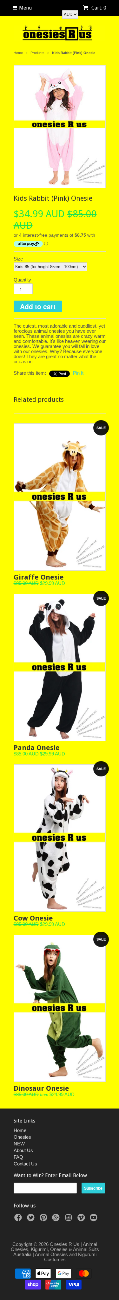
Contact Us (25, 1163)
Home (20, 1130)
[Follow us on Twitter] (31, 1219)
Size (18, 258)
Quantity (22, 279)
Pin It (78, 373)
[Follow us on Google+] (57, 1219)
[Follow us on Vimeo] (82, 1219)
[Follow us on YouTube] (94, 1219)
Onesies (22, 1137)
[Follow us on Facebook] (19, 1219)
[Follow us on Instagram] (69, 1219)
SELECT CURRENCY (63, 7)
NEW (19, 1143)
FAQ (18, 1157)
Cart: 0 (98, 8)
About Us (23, 1150)
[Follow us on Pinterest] (44, 1219)
